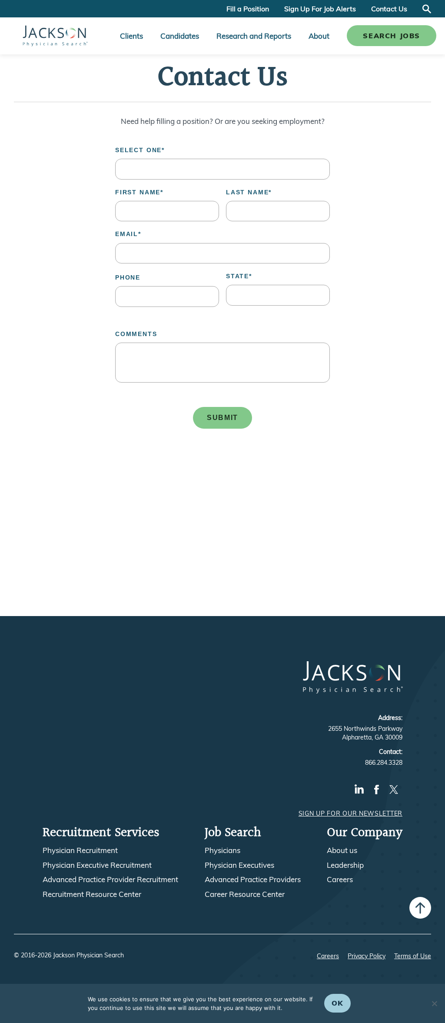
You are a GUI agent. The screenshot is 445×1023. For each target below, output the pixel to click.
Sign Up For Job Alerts (320, 8)
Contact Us (389, 8)
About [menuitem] (319, 35)
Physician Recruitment (80, 850)
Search (426, 8)
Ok (337, 1003)
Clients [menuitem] (131, 35)
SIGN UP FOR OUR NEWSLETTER (350, 813)
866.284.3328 (383, 762)
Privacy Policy (366, 956)
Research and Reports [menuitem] (253, 35)
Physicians (222, 850)
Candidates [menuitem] (179, 35)
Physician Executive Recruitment (97, 865)
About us (342, 850)
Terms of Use (412, 956)
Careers (340, 879)
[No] (434, 1003)
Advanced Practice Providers (253, 879)
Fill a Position (247, 8)
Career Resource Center (245, 894)
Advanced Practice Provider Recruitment (110, 879)
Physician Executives (239, 865)
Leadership (345, 865)
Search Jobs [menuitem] (391, 35)
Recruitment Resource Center (92, 894)
